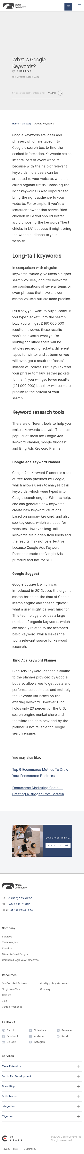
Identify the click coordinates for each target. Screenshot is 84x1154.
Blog (4, 1001)
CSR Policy (30, 1149)
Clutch (10, 1030)
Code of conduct (12, 1007)
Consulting (8, 1086)
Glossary (26, 124)
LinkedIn (11, 1042)
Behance (67, 1030)
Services (7, 937)
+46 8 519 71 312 (18, 904)
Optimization (9, 1096)
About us (7, 948)
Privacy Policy (10, 1149)
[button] (80, 6)
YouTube (39, 1036)
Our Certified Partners (15, 983)
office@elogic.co (21, 910)
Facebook (13, 1036)
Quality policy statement (55, 983)
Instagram (40, 1042)
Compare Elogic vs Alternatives (20, 960)
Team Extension (11, 1066)
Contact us (69, 7)
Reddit (66, 1036)
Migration (7, 1116)
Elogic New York (11, 989)
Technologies (10, 942)
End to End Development (16, 1076)
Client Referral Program (15, 954)
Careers (6, 995)
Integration (8, 1106)
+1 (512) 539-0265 (20, 898)
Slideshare (40, 1030)
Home (15, 124)
